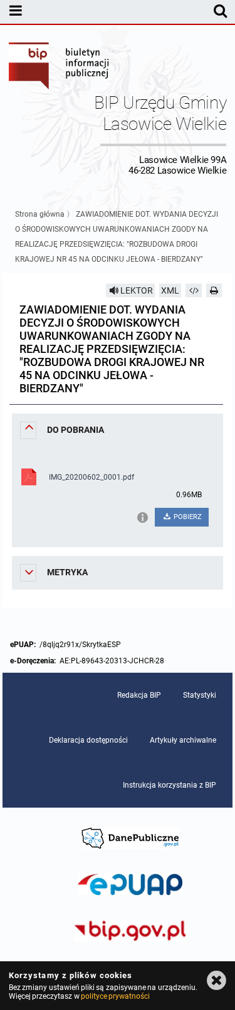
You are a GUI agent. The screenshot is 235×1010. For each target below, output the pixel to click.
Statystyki (199, 695)
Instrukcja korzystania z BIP (169, 785)
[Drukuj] (214, 290)
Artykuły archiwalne (183, 740)
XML (170, 290)
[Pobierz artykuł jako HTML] (193, 290)
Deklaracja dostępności (88, 740)
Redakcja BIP (139, 695)
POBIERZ (187, 517)
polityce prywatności (115, 996)
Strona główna (40, 214)
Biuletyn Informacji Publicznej (59, 67)
